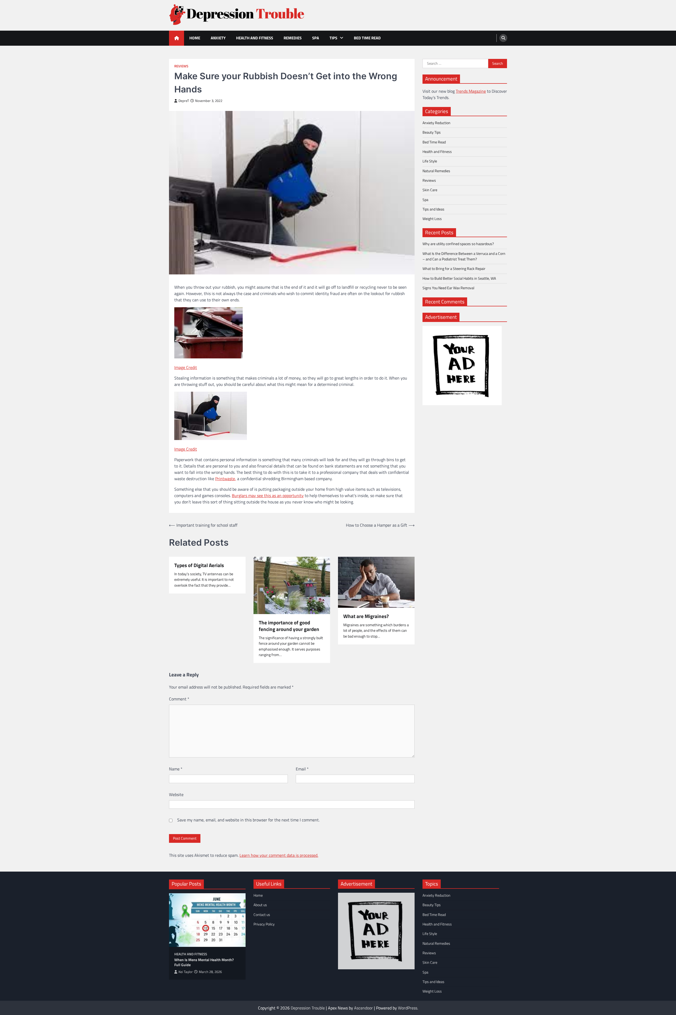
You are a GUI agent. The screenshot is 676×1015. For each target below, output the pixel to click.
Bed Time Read (367, 38)
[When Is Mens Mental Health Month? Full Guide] (207, 920)
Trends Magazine (471, 91)
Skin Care (429, 190)
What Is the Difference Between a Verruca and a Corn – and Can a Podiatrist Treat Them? (463, 256)
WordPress (407, 1008)
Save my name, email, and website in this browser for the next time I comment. (248, 820)
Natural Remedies (436, 171)
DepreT (184, 100)
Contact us (261, 915)
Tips (333, 38)
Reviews (181, 66)
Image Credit (185, 367)
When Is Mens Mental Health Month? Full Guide (204, 962)
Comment (179, 699)
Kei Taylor (186, 971)
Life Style (429, 161)
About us (260, 905)
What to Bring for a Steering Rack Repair (453, 269)
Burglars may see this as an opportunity (268, 495)
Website (176, 794)
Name (175, 769)
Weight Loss (432, 219)
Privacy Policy (264, 924)
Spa (315, 38)
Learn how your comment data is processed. (279, 855)
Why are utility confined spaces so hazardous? (458, 244)
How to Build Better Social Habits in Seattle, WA (459, 278)
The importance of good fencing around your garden (289, 626)
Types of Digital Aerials (199, 565)
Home (194, 38)
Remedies (293, 38)
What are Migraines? (366, 616)
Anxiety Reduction (436, 123)
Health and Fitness (254, 38)
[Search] (503, 38)
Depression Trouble (308, 1008)
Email (302, 769)
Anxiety (218, 38)
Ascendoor (363, 1008)
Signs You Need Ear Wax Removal (448, 288)
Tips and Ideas (433, 209)
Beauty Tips (431, 132)
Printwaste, (225, 478)
